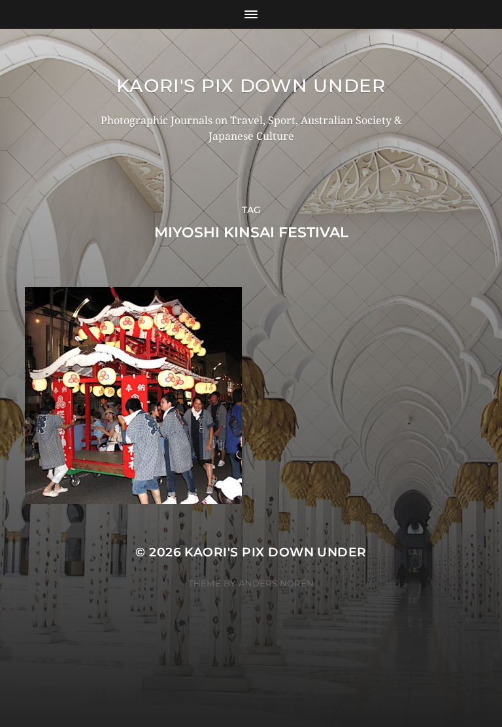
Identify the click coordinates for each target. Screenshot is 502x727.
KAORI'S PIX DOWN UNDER (250, 86)
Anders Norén (276, 583)
